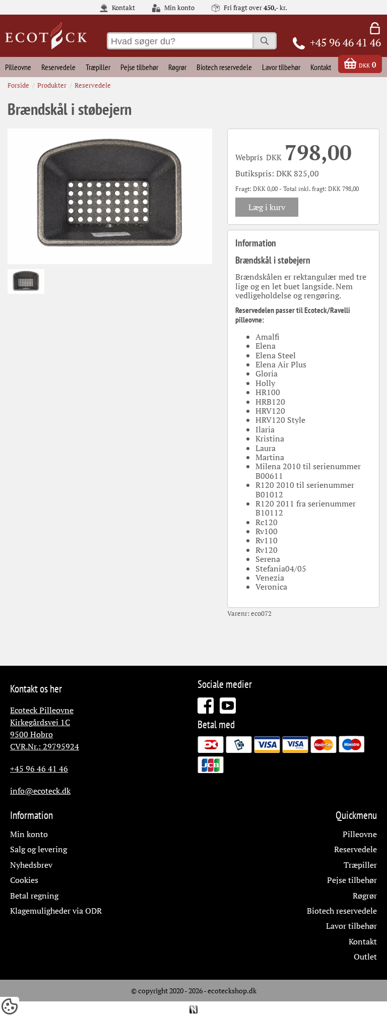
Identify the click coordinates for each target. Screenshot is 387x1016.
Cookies (24, 879)
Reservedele (58, 67)
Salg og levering (38, 849)
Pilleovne (18, 67)
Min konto (179, 8)
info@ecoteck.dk (40, 790)
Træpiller (98, 67)
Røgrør (177, 67)
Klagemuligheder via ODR (56, 910)
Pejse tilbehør (139, 67)
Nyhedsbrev (31, 864)
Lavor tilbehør (281, 67)
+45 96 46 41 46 (39, 768)
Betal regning (34, 895)
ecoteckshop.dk (232, 990)
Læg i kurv (266, 207)
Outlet (365, 956)
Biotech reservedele (224, 67)
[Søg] (264, 40)
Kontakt (122, 8)
